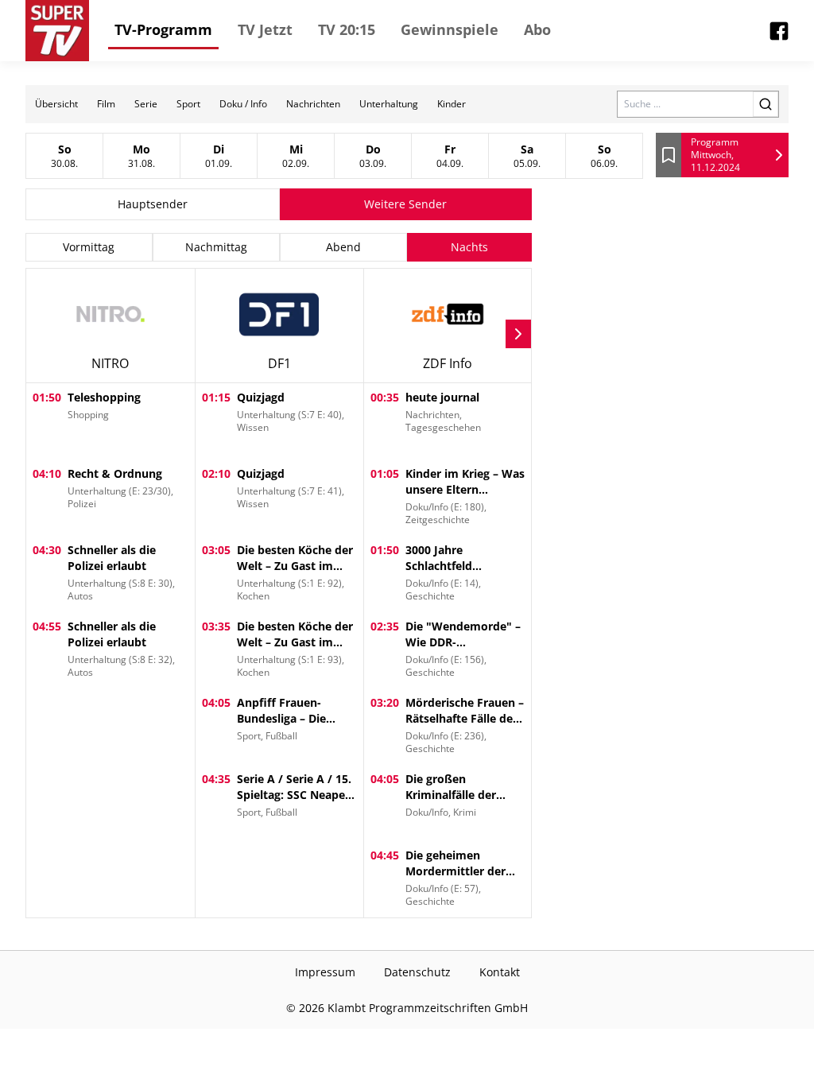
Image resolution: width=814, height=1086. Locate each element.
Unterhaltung (388, 104)
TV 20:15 (346, 29)
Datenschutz (417, 971)
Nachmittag (216, 246)
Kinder (451, 104)
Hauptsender (153, 203)
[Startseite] (57, 30)
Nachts (469, 246)
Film (106, 104)
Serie (145, 104)
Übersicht (56, 104)
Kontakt (499, 971)
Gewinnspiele (449, 29)
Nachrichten (313, 104)
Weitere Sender (405, 203)
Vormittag (88, 246)
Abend (343, 246)
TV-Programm (163, 29)
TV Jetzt (265, 29)
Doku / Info (243, 104)
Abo (537, 29)
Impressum (325, 971)
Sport (188, 104)
